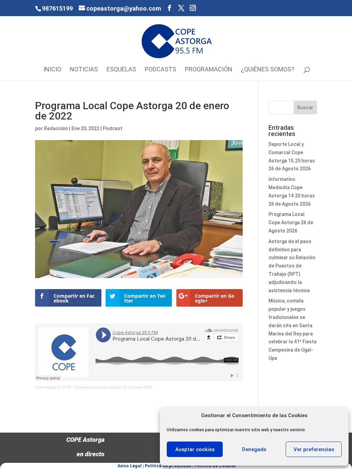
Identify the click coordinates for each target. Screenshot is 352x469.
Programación (208, 70)
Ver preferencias (314, 449)
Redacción (56, 128)
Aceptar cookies (194, 449)
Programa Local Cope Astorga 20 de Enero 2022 (113, 387)
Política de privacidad (168, 466)
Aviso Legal (130, 466)
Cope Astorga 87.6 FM (53, 387)
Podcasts (160, 70)
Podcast (112, 128)
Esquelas (121, 70)
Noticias (84, 70)
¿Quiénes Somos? (267, 70)
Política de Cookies (215, 466)
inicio (52, 70)
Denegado (254, 449)
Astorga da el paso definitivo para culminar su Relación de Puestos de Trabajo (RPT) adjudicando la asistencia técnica (291, 266)
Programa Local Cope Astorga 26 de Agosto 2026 (290, 222)
